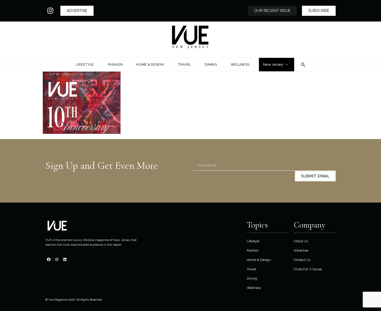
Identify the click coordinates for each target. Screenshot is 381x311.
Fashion (253, 250)
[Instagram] (50, 11)
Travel (251, 269)
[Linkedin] (64, 259)
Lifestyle (253, 241)
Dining (252, 278)
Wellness (254, 288)
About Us (301, 241)
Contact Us (302, 260)
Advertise (301, 250)
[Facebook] (48, 259)
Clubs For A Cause (308, 269)
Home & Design (259, 260)
